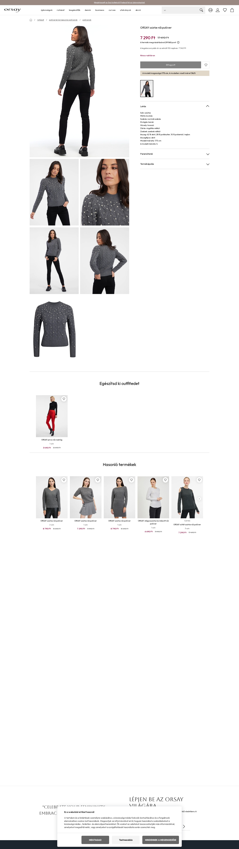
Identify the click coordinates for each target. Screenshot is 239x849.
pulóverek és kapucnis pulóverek (63, 20)
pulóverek (87, 20)
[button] (205, 65)
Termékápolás (147, 164)
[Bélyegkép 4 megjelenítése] (104, 260)
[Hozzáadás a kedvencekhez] (64, 399)
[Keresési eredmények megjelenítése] (201, 10)
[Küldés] (184, 826)
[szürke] (146, 88)
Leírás (143, 106)
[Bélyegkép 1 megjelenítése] (54, 192)
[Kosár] (232, 10)
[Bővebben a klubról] (210, 10)
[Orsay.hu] (12, 10)
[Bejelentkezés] (218, 10)
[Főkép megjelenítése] (79, 91)
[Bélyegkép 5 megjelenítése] (54, 329)
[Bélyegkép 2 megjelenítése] (104, 192)
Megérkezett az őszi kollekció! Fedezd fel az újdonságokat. (119, 2)
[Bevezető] (31, 20)
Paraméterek (146, 154)
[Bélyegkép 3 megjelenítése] (54, 260)
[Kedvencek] (225, 10)
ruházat (40, 20)
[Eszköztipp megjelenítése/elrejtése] (178, 42)
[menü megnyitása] (53, 10)
